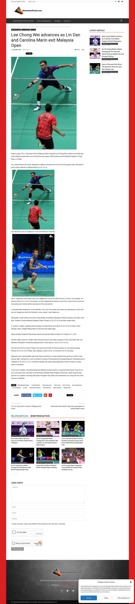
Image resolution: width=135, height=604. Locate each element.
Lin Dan (33, 29)
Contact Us (67, 21)
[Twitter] (118, 1)
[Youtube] (122, 1)
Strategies (57, 21)
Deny (106, 598)
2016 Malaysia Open (23, 385)
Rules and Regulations (44, 21)
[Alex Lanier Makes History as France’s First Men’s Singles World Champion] (22, 429)
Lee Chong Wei (25, 29)
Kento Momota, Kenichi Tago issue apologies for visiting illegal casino (68, 407)
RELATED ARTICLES (19, 416)
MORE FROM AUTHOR (40, 416)
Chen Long (57, 385)
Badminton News (16, 29)
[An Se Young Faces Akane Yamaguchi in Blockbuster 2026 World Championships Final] (22, 456)
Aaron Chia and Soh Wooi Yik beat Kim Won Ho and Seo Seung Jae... (112, 66)
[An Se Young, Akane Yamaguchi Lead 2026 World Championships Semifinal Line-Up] (73, 456)
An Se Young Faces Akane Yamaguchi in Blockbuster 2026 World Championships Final (21, 467)
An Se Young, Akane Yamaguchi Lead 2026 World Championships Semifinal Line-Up (72, 467)
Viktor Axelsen (57, 387)
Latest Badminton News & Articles (23, 21)
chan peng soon (47, 385)
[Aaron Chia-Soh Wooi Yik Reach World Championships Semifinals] (47, 456)
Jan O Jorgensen (77, 385)
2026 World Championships (19, 436)
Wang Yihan (67, 387)
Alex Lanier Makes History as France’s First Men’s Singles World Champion (21, 441)
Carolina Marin (35, 385)
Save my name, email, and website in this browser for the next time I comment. (39, 524)
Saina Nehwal (47, 387)
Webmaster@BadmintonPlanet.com (71, 585)
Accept (88, 598)
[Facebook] (115, 1)
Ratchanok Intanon (35, 387)
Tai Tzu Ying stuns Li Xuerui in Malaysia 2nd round (26, 407)
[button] (131, 582)
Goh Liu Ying (66, 385)
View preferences (124, 598)
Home (13, 27)
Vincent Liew (17, 49)
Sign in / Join (32, 1)
